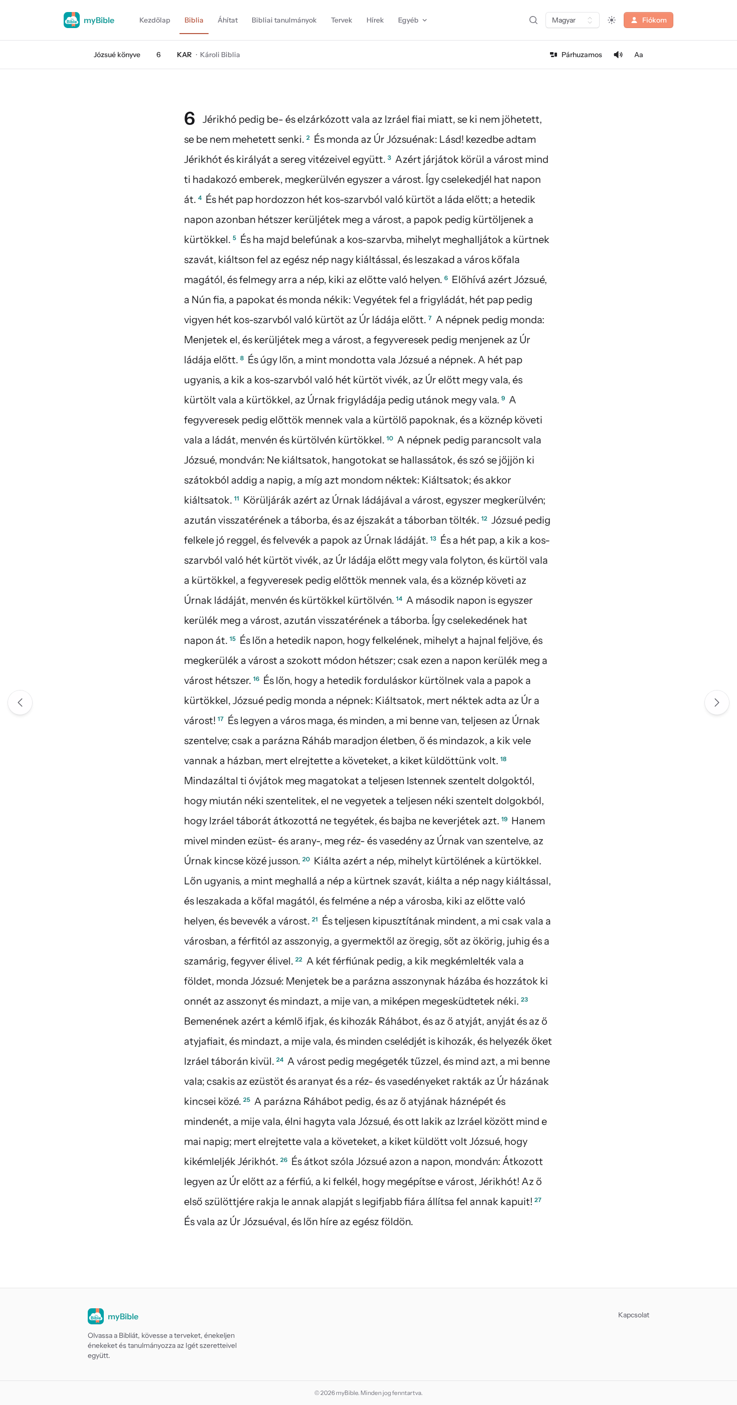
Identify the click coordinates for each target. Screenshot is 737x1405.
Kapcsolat (633, 1314)
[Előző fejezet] (20, 702)
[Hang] (618, 55)
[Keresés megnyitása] (533, 20)
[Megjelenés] (612, 20)
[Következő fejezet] (717, 702)
